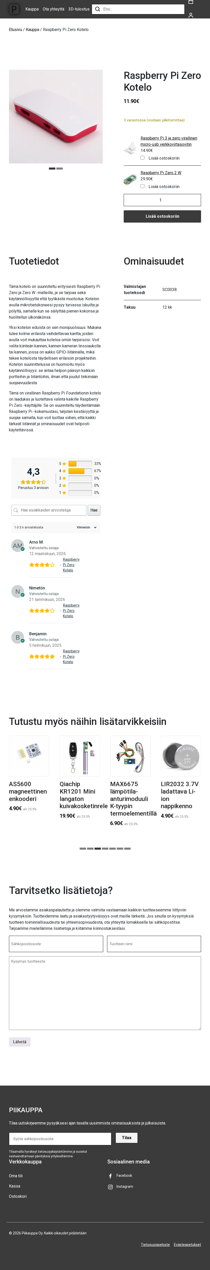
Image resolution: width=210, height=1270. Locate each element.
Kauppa (32, 9)
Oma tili (16, 1175)
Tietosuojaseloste (155, 1245)
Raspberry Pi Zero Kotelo (71, 564)
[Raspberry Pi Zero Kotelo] (60, 565)
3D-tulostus (79, 9)
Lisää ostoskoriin (164, 158)
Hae (94, 510)
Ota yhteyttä (53, 9)
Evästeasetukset (187, 1245)
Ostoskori (18, 1196)
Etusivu (15, 29)
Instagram (125, 1186)
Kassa (14, 1186)
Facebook (124, 1175)
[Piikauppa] (14, 9)
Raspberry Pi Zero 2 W (161, 172)
